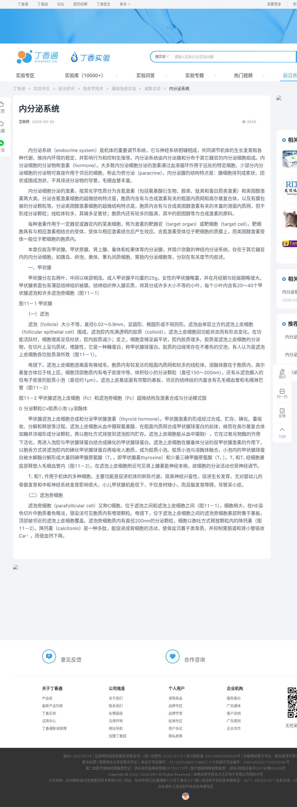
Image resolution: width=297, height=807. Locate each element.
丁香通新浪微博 (54, 728)
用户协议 (175, 728)
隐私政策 (175, 736)
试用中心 (49, 721)
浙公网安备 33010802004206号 (213, 756)
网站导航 (116, 728)
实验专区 (25, 75)
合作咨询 (194, 660)
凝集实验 (152, 88)
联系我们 (116, 706)
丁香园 (42, 4)
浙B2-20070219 (77, 756)
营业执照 (89, 762)
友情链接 (116, 713)
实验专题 (194, 75)
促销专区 (175, 721)
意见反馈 (71, 660)
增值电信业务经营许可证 (118, 762)
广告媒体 (234, 706)
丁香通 (23, 4)
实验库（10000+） (85, 75)
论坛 (60, 4)
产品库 (47, 698)
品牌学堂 (175, 713)
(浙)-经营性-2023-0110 (163, 756)
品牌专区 (175, 706)
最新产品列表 (52, 706)
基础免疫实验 (124, 88)
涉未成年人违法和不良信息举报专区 (185, 786)
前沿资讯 (66, 88)
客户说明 (234, 713)
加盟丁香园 (117, 736)
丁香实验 (49, 713)
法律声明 (116, 721)
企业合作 (234, 728)
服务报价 (234, 698)
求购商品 (175, 698)
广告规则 (234, 721)
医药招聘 (80, 4)
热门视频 (243, 75)
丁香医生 (104, 4)
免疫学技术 (93, 88)
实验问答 (145, 75)
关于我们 (116, 698)
